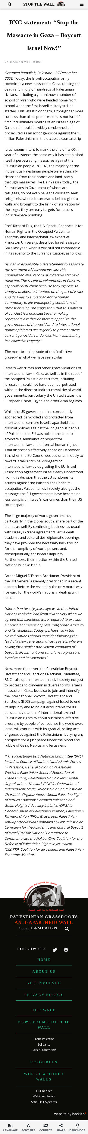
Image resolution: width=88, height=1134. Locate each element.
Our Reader (44, 1091)
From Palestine (44, 1039)
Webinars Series (44, 1096)
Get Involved (43, 983)
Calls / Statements (44, 1050)
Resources (44, 1062)
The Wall (44, 1010)
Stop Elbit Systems (44, 1102)
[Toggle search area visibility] (8, 4)
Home (44, 959)
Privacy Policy (44, 995)
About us (44, 971)
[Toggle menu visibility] (80, 4)
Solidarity (44, 1044)
